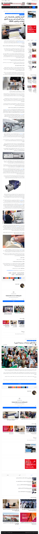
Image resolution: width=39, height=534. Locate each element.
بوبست (6, 109)
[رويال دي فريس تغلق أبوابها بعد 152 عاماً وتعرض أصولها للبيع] (34, 62)
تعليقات (28, 40)
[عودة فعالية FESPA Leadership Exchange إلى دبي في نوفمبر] (6, 322)
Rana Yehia (22, 23)
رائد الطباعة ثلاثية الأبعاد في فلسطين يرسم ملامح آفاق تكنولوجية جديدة (14, 325)
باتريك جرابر (21, 133)
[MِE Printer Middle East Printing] (31, 3)
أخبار (19, 13)
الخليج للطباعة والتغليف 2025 (15, 13)
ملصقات (20, 14)
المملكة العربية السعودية (8, 13)
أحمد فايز (18, 226)
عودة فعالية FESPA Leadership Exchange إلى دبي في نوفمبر (6, 325)
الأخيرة (35, 40)
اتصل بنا (2, 532)
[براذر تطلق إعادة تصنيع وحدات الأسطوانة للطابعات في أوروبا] (34, 67)
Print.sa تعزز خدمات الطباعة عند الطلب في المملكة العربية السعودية (21, 325)
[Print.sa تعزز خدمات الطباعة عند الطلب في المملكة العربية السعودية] (21, 322)
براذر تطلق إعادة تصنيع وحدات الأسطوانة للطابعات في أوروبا (29, 68)
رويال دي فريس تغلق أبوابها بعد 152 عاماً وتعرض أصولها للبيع (29, 62)
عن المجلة (5, 532)
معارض (23, 14)
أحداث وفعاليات (22, 13)
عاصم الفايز (21, 249)
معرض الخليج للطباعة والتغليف (20, 41)
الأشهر (32, 40)
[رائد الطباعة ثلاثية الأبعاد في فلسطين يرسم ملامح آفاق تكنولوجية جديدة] (13, 322)
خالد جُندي (21, 114)
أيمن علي (22, 168)
